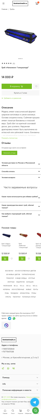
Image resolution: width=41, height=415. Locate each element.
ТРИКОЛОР (10, 278)
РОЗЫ (7, 293)
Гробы (12, 9)
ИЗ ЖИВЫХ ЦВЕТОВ (13, 274)
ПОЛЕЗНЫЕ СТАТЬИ (29, 297)
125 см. (28, 286)
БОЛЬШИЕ (30, 282)
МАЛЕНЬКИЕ (7, 286)
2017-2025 (6, 397)
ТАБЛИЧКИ (16, 297)
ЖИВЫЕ (28, 289)
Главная (4, 9)
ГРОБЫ (33, 293)
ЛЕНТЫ (35, 289)
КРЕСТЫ (8, 297)
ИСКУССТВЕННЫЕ (18, 289)
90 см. (16, 286)
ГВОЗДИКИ (14, 293)
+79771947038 (8, 352)
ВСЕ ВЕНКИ (9, 271)
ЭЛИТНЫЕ (11, 282)
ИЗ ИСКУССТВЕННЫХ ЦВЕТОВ (25, 271)
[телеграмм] (9, 318)
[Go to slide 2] (20, 58)
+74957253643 (8, 349)
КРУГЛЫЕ (31, 278)
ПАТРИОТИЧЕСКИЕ (28, 274)
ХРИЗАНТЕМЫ (25, 293)
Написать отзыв (9, 153)
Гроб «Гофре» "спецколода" (6, 245)
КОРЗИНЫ (6, 289)
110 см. (22, 286)
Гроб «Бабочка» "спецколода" (23, 245)
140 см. (35, 286)
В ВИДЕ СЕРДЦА (21, 278)
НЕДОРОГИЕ (20, 282)
